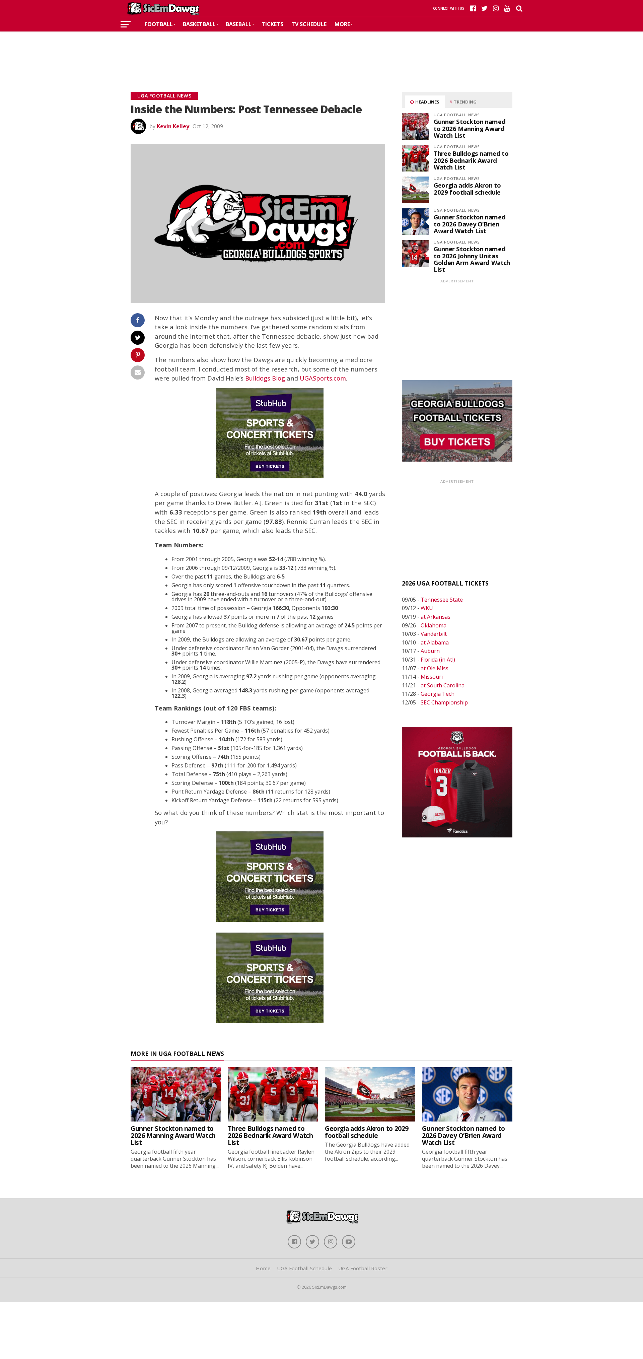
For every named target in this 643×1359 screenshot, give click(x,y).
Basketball (199, 24)
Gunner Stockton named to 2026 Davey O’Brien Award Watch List (469, 223)
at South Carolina (443, 685)
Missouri (432, 676)
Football (159, 24)
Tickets (272, 24)
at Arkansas (435, 616)
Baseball (239, 24)
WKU (427, 608)
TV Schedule (309, 24)
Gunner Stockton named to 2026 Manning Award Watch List (469, 128)
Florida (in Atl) (438, 659)
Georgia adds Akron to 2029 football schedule (467, 188)
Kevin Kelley (173, 126)
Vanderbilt (434, 633)
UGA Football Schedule (304, 1268)
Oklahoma (433, 625)
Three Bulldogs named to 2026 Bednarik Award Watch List (471, 160)
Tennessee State (442, 599)
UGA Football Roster (362, 1268)
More (342, 24)
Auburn (430, 651)
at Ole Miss (434, 668)
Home (263, 1268)
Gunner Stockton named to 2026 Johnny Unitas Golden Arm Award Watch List (472, 259)
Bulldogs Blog (265, 378)
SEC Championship (444, 702)
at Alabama (435, 642)
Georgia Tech (437, 693)
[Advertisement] (321, 52)
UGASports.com (323, 378)
